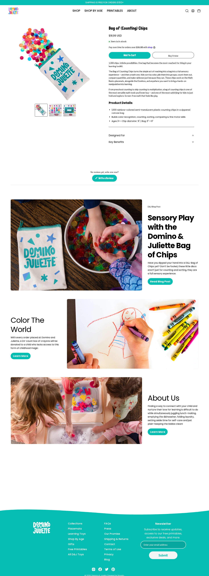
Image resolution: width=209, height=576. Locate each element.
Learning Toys (77, 533)
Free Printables (77, 549)
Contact (109, 544)
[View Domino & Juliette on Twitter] (106, 569)
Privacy (108, 554)
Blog (107, 559)
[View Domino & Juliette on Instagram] (93, 569)
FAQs (107, 523)
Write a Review (107, 179)
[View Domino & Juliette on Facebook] (100, 569)
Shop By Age (76, 539)
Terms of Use (112, 549)
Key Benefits (116, 142)
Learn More (20, 356)
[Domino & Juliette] (13, 10)
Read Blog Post (160, 281)
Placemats (75, 528)
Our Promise (112, 533)
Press (107, 528)
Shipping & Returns (116, 539)
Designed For (117, 135)
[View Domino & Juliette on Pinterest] (113, 569)
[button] (76, 10)
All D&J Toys (76, 554)
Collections (75, 523)
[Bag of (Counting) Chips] (41, 110)
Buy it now (173, 55)
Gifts (71, 544)
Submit (163, 555)
